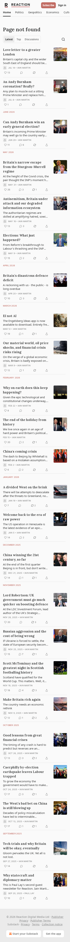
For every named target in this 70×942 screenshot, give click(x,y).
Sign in (62, 5)
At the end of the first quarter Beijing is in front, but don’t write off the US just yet (24, 566)
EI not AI (9, 316)
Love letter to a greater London (22, 52)
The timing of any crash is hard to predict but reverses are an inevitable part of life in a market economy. (24, 746)
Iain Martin (23, 67)
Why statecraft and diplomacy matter (18, 877)
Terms (36, 924)
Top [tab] (19, 39)
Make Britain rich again (22, 699)
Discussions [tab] (32, 39)
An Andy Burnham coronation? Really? (18, 84)
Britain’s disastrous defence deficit (25, 278)
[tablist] (22, 39)
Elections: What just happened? (19, 237)
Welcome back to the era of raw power (24, 517)
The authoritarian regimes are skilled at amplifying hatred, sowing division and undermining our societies (26, 214)
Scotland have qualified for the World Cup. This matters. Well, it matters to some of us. (23, 679)
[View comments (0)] (21, 72)
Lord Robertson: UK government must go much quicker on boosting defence (25, 599)
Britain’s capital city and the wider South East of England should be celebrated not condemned (24, 61)
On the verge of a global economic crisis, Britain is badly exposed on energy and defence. (25, 358)
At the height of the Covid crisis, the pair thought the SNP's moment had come (26, 178)
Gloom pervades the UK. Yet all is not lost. (24, 855)
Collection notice (52, 924)
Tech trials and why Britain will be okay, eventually (24, 846)
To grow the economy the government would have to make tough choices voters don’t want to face (25, 783)
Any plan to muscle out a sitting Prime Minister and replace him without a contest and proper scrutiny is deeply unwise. (23, 93)
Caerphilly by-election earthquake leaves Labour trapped (23, 771)
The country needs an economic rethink (23, 706)
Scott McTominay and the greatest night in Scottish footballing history (23, 667)
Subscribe (48, 5)
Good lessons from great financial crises (22, 737)
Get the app (53, 933)
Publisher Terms (40, 920)
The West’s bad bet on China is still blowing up (25, 805)
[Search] (63, 39)
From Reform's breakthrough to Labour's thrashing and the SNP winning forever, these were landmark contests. (23, 246)
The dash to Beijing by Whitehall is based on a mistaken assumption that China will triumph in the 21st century (25, 458)
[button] (7, 12)
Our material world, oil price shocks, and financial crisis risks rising (26, 347)
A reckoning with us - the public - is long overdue (25, 287)
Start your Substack (25, 933)
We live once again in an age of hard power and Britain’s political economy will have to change (24, 431)
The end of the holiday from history (24, 422)
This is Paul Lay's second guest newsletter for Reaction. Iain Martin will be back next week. (25, 886)
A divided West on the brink (25, 487)
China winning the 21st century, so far (21, 557)
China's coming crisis (20, 451)
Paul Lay (29, 893)
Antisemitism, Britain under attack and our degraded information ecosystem (25, 203)
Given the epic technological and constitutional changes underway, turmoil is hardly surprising (24, 399)
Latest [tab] (9, 39)
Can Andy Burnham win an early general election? (24, 124)
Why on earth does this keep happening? (25, 390)
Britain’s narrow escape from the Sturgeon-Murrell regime (24, 166)
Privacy (25, 924)
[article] (35, 61)
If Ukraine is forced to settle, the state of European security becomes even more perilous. (26, 642)
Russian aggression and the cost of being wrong (24, 633)
